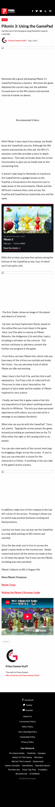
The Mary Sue (14, 769)
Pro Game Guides (17, 753)
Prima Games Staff (17, 40)
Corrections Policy (27, 721)
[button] (50, 11)
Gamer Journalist (12, 765)
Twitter (28, 705)
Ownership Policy (27, 737)
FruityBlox (42, 769)
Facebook (29, 700)
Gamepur (42, 753)
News (4, 20)
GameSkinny (27, 765)
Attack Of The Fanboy (22, 757)
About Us (27, 716)
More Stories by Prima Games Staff (22, 675)
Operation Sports (42, 765)
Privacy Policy (27, 742)
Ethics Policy (27, 726)
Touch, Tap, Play (29, 769)
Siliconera (38, 757)
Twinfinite (31, 753)
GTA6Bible (34, 773)
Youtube (29, 710)
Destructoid (38, 761)
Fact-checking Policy (27, 731)
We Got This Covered (21, 761)
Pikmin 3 (6, 641)
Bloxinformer (21, 773)
